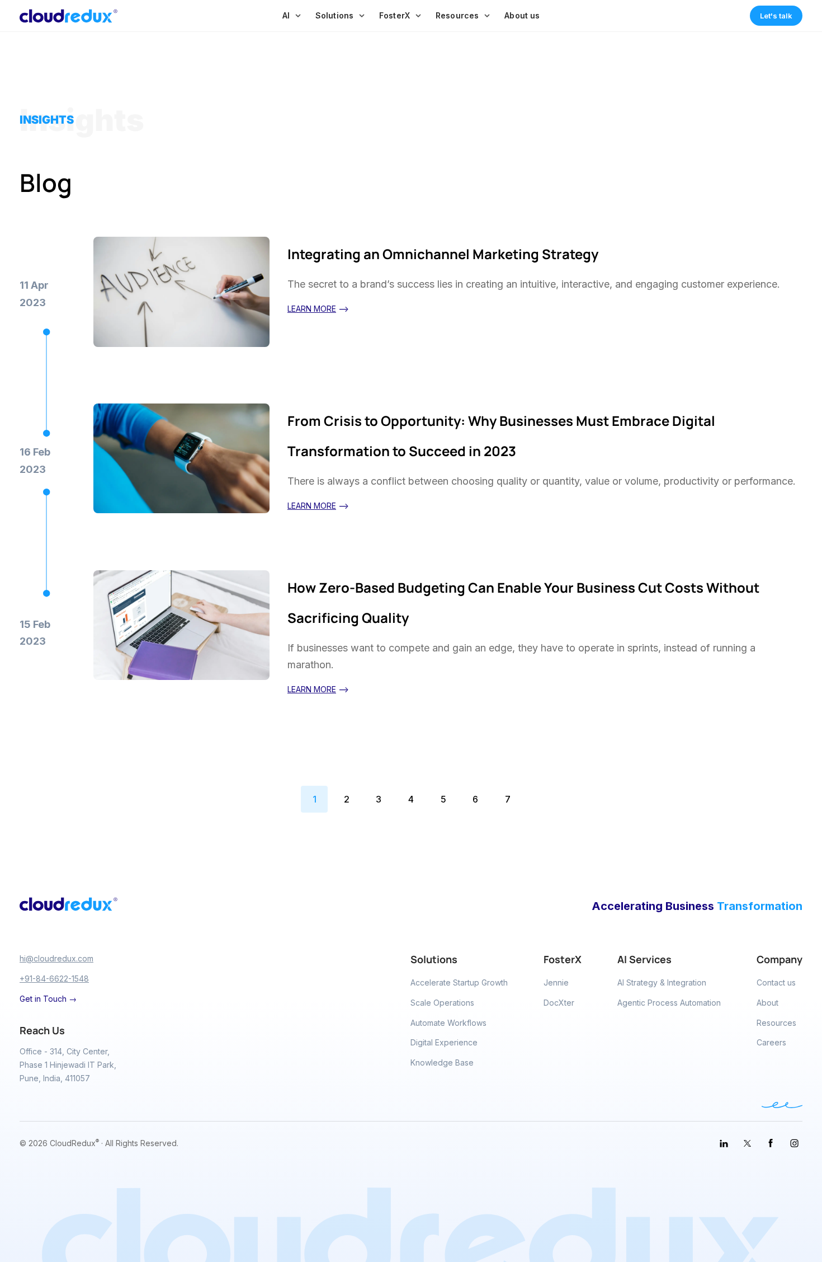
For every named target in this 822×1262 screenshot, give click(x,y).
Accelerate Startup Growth (459, 982)
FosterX (394, 15)
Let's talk (776, 15)
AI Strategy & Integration (661, 982)
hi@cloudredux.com (56, 958)
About (767, 1002)
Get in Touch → (48, 998)
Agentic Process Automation (669, 1002)
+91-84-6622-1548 (54, 978)
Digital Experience (444, 1042)
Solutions (334, 15)
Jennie (556, 982)
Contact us (776, 982)
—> (318, 308)
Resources (457, 15)
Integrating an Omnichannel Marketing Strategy (442, 254)
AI (286, 15)
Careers (771, 1042)
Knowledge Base (442, 1062)
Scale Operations (442, 1002)
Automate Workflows (448, 1023)
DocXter (559, 1002)
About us (522, 15)
